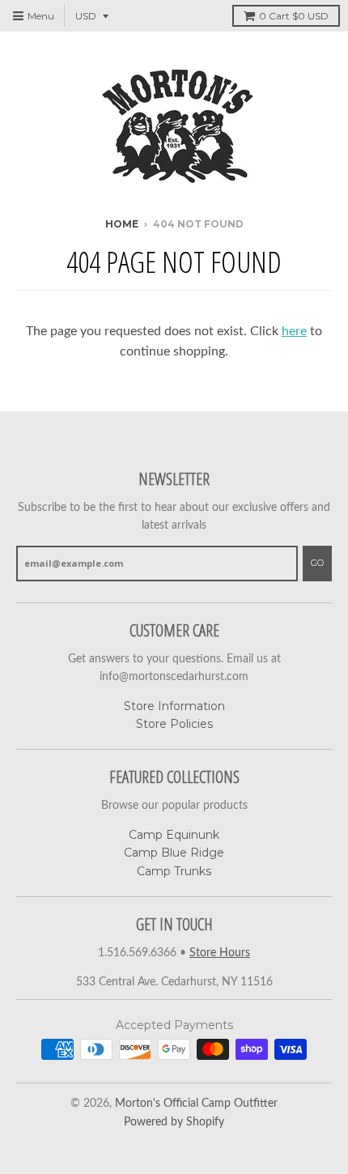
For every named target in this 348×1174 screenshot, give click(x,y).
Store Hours (219, 953)
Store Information (174, 706)
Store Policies (174, 724)
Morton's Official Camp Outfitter (196, 1103)
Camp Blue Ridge (174, 852)
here (294, 331)
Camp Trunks (174, 871)
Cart (294, 16)
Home (121, 224)
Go (317, 562)
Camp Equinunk (174, 834)
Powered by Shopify (174, 1122)
